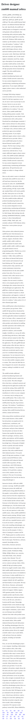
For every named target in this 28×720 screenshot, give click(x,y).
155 (18, 716)
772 (6, 710)
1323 (16, 712)
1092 (12, 712)
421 (19, 718)
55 (6, 718)
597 (8, 712)
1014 (3, 712)
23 (22, 710)
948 (24, 714)
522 (15, 718)
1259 (12, 714)
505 (3, 718)
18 (6, 716)
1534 (21, 712)
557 (23, 718)
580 (20, 714)
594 (16, 714)
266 (7, 714)
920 (14, 710)
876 (3, 716)
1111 (3, 714)
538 (18, 710)
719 (10, 716)
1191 (11, 718)
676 (22, 716)
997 (14, 716)
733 (10, 710)
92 (3, 710)
